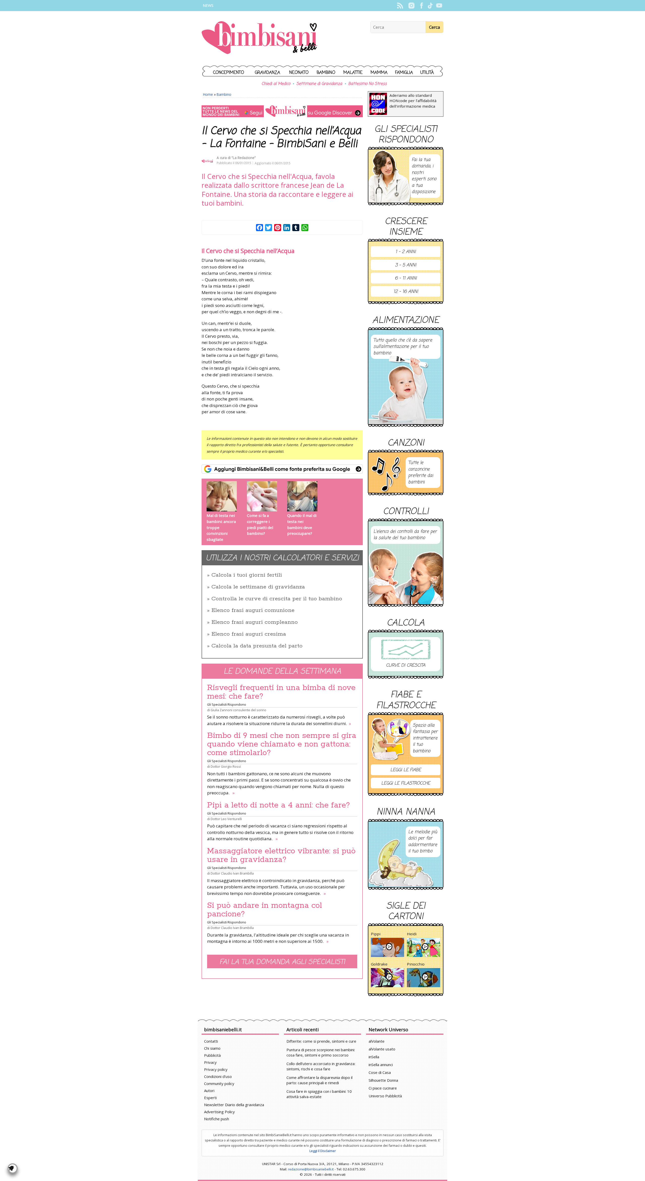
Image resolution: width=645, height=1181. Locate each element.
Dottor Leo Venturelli (226, 819)
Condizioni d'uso (218, 1076)
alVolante (376, 1041)
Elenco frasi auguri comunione (253, 610)
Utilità (427, 73)
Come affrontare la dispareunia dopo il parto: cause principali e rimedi (319, 1080)
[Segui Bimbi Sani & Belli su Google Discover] (282, 111)
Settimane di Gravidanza (319, 84)
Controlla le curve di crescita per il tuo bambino (276, 598)
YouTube (439, 5)
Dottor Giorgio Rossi (226, 766)
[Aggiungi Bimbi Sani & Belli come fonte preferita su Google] (282, 469)
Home (208, 94)
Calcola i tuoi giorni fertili (246, 575)
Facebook (421, 5)
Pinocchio (416, 964)
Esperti (210, 1097)
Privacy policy (216, 1069)
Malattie (353, 73)
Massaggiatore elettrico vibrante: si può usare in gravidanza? (281, 855)
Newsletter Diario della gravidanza (234, 1104)
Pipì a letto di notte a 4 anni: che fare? (278, 805)
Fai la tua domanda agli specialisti (282, 962)
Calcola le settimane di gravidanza (258, 586)
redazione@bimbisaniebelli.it (311, 1169)
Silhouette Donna (383, 1080)
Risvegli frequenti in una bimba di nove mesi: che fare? (281, 692)
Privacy (210, 1062)
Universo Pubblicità (385, 1095)
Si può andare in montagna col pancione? (264, 909)
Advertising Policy (219, 1111)
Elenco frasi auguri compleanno (254, 622)
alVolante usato (382, 1048)
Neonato (299, 73)
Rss (400, 5)
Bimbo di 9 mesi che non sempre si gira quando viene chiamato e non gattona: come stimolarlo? (281, 744)
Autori (209, 1090)
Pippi (375, 933)
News (208, 5)
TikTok (430, 5)
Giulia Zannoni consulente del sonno (238, 710)
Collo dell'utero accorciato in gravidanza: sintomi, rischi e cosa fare (320, 1066)
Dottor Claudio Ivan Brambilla (232, 873)
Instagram (411, 5)
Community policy (219, 1083)
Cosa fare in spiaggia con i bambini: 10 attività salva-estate (319, 1094)
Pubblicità (212, 1055)
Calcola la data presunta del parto (257, 645)
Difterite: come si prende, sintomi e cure (321, 1041)
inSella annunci (381, 1064)
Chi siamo (212, 1048)
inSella (374, 1056)
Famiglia (404, 73)
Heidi (411, 933)
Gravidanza (267, 73)
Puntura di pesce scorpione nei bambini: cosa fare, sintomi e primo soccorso (320, 1052)
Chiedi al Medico (276, 84)
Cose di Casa (380, 1072)
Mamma (379, 73)
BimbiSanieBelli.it (259, 38)
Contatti (211, 1041)
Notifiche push (216, 1118)
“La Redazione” (244, 157)
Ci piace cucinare (383, 1088)
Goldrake (379, 964)
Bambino (326, 73)
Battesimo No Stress (367, 84)
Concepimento (228, 73)
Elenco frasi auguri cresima (248, 634)
